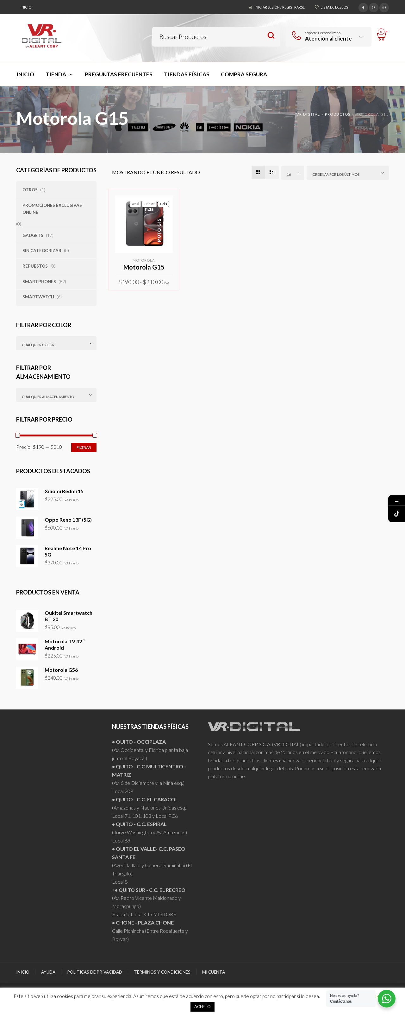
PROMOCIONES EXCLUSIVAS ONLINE (52, 209)
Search (271, 35)
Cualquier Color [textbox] (38, 345)
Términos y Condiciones (162, 972)
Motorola (144, 260)
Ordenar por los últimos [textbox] (335, 174)
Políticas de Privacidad (94, 972)
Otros (30, 189)
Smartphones (39, 281)
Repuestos (35, 266)
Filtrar (84, 447)
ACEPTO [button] (202, 1006)
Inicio (26, 7)
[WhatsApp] (384, 6)
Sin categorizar (41, 250)
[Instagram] (373, 6)
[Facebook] (363, 6)
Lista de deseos (334, 7)
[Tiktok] (396, 513)
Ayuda (48, 972)
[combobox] (56, 343)
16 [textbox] (289, 174)
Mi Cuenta (213, 972)
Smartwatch (38, 296)
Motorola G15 (144, 267)
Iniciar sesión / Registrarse (280, 7)
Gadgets (32, 235)
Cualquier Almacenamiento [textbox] (48, 397)
